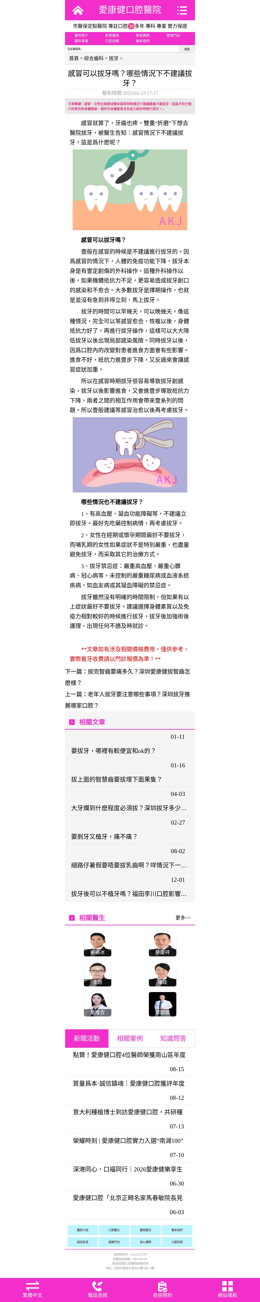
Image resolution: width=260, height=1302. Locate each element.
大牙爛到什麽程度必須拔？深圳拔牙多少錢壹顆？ (129, 808)
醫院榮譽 (81, 41)
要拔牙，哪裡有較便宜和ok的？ (113, 750)
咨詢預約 (162, 1295)
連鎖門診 (173, 36)
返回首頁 (82, 1242)
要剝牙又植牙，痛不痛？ (104, 836)
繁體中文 (32, 1295)
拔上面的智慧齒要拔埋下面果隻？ (116, 779)
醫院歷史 (145, 1230)
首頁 (74, 58)
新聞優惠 (112, 36)
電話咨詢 (97, 1295)
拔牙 (114, 58)
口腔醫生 (114, 1230)
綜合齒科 (94, 58)
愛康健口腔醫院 (130, 10)
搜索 (187, 49)
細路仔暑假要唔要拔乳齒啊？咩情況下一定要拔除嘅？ (129, 865)
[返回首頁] (78, 10)
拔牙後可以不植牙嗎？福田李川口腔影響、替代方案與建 (129, 893)
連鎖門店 (114, 1242)
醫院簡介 (81, 36)
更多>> (183, 917)
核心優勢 (145, 1242)
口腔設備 (112, 41)
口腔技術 (177, 1242)
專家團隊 (143, 36)
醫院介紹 (82, 1230)
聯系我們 (143, 41)
